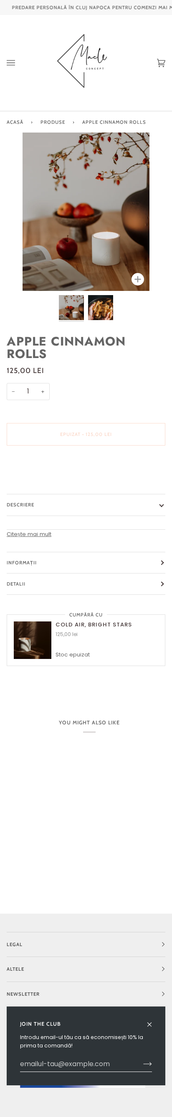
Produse (52, 122)
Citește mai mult (29, 534)
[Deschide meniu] (19, 63)
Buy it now (86, 469)
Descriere (20, 505)
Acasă (15, 122)
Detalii (16, 584)
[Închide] (153, 1021)
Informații (22, 563)
